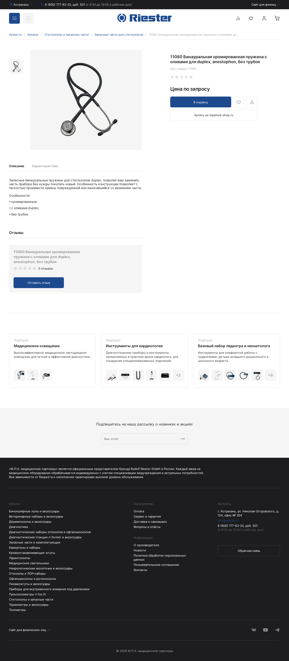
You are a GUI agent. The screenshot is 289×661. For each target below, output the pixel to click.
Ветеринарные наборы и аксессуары (36, 516)
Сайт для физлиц (264, 4)
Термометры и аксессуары (29, 604)
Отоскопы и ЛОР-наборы (27, 573)
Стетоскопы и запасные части (66, 34)
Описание (16, 166)
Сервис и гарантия (147, 516)
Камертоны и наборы (24, 547)
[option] (86, 100)
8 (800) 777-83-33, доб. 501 (88, 4)
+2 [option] (178, 375)
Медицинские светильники (29, 563)
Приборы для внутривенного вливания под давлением (49, 589)
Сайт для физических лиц (27, 630)
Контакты (140, 570)
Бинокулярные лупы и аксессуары (34, 511)
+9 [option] (270, 375)
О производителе (146, 545)
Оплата (139, 511)
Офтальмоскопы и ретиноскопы (32, 578)
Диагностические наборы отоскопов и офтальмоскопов (50, 532)
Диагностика (18, 527)
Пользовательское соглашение (156, 564)
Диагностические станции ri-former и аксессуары (45, 537)
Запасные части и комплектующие (34, 542)
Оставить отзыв (39, 282)
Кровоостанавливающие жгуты (32, 553)
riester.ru (15, 34)
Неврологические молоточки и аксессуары (40, 568)
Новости (140, 550)
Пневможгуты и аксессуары (29, 584)
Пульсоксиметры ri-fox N (27, 594)
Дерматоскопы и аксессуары (30, 521)
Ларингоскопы (19, 558)
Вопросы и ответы (147, 527)
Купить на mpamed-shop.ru (213, 115)
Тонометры (17, 610)
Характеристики (45, 166)
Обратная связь (249, 550)
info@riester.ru (228, 520)
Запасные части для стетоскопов (118, 34)
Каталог (33, 34)
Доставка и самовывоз (150, 521)
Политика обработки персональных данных (160, 557)
